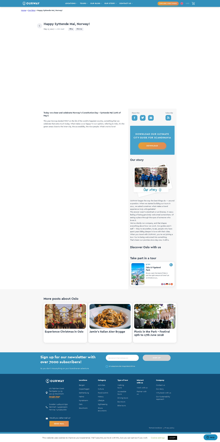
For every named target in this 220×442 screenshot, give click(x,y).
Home (23, 10)
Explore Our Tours (168, 3)
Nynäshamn (83, 400)
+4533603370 (62, 407)
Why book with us (163, 393)
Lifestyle (101, 400)
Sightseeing (102, 404)
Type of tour (123, 380)
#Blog (71, 29)
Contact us (160, 385)
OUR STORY (109, 3)
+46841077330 (62, 404)
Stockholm (83, 408)
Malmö (81, 397)
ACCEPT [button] (172, 438)
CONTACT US (125, 3)
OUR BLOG (95, 3)
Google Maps (54, 396)
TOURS (83, 3)
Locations (83, 380)
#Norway (79, 29)
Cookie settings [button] (158, 438)
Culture (101, 389)
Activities (101, 385)
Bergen (82, 385)
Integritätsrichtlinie (128, 366)
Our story (160, 389)
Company (160, 380)
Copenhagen (84, 389)
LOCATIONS (70, 3)
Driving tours (123, 398)
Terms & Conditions (155, 428)
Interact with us (140, 381)
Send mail (59, 424)
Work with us (142, 388)
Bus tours (121, 402)
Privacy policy (169, 428)
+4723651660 (61, 410)
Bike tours (122, 406)
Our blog (31, 10)
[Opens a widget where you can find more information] (210, 437)
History (101, 397)
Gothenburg (84, 393)
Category (102, 380)
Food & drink (103, 393)
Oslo (81, 404)
